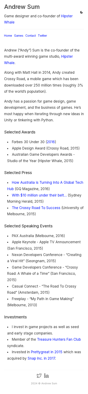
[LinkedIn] (46, 377)
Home (8, 35)
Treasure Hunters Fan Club (59, 339)
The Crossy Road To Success (36, 208)
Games (18, 35)
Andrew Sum (22, 6)
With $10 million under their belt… (39, 195)
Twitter (42, 35)
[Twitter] (39, 377)
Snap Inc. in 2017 (41, 358)
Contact (30, 35)
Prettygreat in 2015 (46, 352)
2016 (51, 142)
